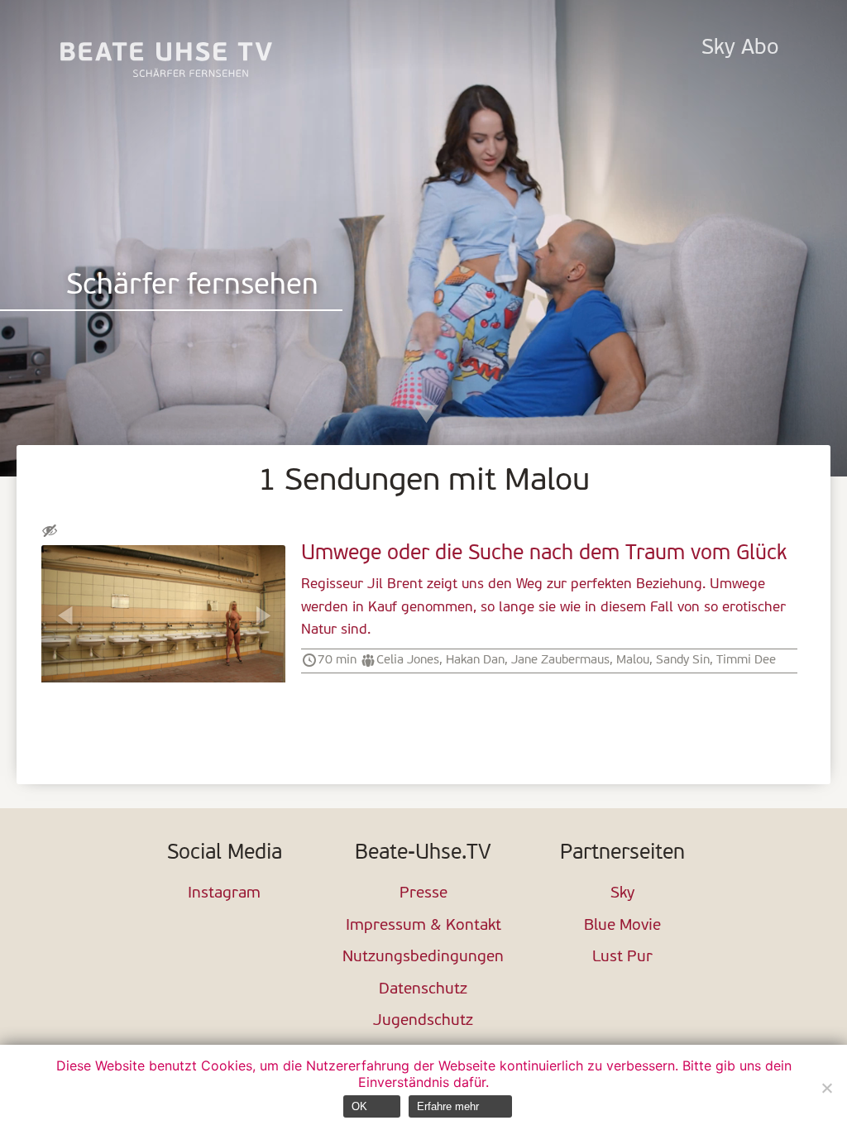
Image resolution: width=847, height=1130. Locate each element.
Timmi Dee (746, 660)
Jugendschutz (423, 1021)
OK (359, 1106)
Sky (622, 894)
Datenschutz (423, 990)
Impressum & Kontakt (423, 926)
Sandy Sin (683, 660)
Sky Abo (739, 48)
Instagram (224, 894)
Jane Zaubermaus (560, 660)
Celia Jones (407, 660)
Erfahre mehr (448, 1106)
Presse (423, 894)
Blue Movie (622, 926)
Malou (632, 660)
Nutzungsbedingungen (423, 957)
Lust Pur (622, 957)
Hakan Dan (475, 660)
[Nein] (826, 1088)
